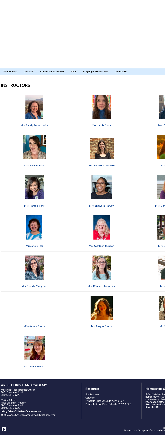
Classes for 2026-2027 (52, 71)
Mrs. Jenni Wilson (34, 366)
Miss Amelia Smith (34, 326)
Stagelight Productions (95, 71)
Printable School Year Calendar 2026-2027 (108, 404)
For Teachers (92, 394)
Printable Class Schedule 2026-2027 (104, 400)
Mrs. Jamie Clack (101, 125)
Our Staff (29, 71)
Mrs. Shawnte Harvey (101, 205)
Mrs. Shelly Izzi (34, 245)
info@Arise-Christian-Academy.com (21, 411)
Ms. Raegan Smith (101, 326)
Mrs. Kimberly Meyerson (102, 286)
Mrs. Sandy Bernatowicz (34, 125)
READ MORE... (153, 407)
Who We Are (10, 71)
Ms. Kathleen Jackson (101, 245)
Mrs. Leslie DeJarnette (102, 165)
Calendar (90, 397)
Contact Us (121, 71)
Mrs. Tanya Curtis (34, 165)
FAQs (73, 71)
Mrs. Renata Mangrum (34, 286)
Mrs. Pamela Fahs (34, 205)
